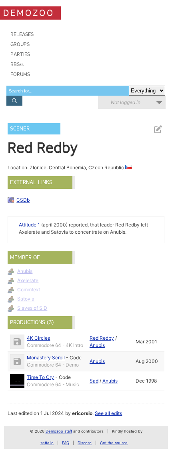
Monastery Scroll (46, 358)
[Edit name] (157, 129)
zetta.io (47, 443)
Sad (94, 381)
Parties (20, 54)
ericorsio (82, 413)
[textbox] (67, 91)
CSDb (23, 200)
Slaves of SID (32, 308)
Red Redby (102, 338)
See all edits (108, 413)
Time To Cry (40, 377)
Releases (22, 34)
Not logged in (125, 102)
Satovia (25, 299)
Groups (20, 44)
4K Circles (38, 338)
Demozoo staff (59, 431)
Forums (20, 74)
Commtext (28, 290)
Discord (85, 443)
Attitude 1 (29, 225)
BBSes (17, 64)
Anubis (24, 271)
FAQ (65, 443)
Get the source (114, 443)
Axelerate (27, 280)
